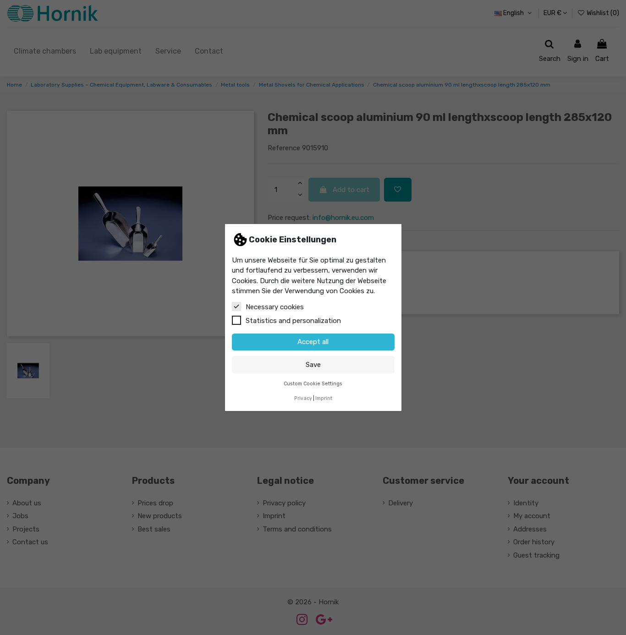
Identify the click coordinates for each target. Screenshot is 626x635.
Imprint (323, 398)
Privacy (303, 398)
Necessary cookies (275, 307)
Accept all (313, 342)
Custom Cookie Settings (313, 384)
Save (313, 365)
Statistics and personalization (293, 321)
